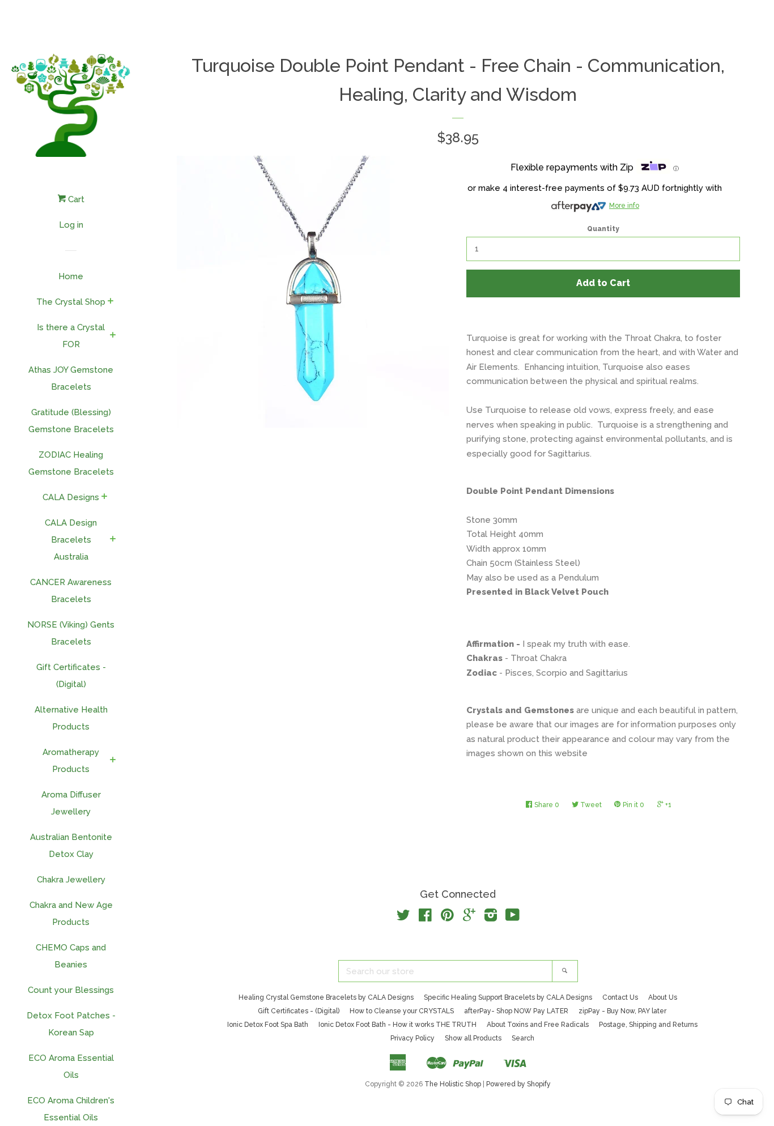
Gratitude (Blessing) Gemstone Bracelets (71, 420)
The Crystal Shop (70, 302)
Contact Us (620, 997)
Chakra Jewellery (71, 880)
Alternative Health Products (71, 718)
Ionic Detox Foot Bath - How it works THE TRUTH (397, 1025)
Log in (71, 225)
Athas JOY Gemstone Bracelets (70, 378)
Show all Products (473, 1038)
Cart (75, 199)
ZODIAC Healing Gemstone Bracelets (71, 463)
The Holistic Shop (452, 1084)
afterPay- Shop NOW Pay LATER (516, 1011)
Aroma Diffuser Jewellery (71, 803)
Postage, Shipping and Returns (648, 1025)
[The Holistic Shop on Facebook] (425, 917)
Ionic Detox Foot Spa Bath (267, 1025)
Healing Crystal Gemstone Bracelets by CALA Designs (326, 997)
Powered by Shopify (518, 1084)
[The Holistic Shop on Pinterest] (447, 917)
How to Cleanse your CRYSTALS (402, 1011)
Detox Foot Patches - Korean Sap (71, 1024)
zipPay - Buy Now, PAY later (622, 1011)
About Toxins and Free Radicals (538, 1025)
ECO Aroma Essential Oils (71, 1066)
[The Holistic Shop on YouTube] (512, 917)
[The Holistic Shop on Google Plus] (469, 917)
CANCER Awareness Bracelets (71, 590)
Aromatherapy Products (70, 760)
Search (523, 1038)
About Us (662, 997)
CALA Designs (70, 497)
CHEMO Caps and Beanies (71, 956)
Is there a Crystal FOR (71, 335)
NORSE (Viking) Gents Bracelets (70, 633)
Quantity (603, 229)
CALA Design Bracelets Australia (71, 540)
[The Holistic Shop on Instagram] (490, 917)
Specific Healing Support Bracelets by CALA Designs (508, 997)
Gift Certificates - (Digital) (71, 675)
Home (70, 276)
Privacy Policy (412, 1038)
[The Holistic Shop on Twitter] (403, 917)
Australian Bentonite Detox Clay (71, 845)
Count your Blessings (71, 990)
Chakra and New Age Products (71, 913)
